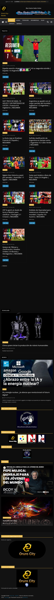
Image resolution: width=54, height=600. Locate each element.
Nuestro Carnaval (7, 517)
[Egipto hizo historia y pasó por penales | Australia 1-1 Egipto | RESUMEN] (14, 162)
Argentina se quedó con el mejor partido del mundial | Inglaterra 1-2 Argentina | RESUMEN (32, 2)
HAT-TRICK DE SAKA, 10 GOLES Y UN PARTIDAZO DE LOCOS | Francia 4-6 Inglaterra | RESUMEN (14, 104)
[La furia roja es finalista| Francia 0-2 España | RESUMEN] (14, 125)
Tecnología (25, 20)
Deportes (11, 20)
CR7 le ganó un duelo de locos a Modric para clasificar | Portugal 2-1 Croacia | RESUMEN (12, 213)
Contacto (11, 23)
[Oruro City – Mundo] (2, 22)
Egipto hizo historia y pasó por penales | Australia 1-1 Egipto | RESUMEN (13, 177)
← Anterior (4, 266)
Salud (42, 20)
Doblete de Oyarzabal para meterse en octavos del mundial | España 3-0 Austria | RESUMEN (40, 213)
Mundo (18, 20)
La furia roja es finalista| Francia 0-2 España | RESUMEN (12, 140)
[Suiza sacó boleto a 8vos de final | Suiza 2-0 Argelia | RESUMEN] (40, 162)
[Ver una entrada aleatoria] (51, 22)
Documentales (35, 20)
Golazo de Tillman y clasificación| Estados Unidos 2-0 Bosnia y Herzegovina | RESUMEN (12, 250)
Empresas (19, 23)
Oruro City (13, 65)
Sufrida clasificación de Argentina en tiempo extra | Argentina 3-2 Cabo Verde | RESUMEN (40, 141)
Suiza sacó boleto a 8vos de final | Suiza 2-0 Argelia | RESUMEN (40, 177)
